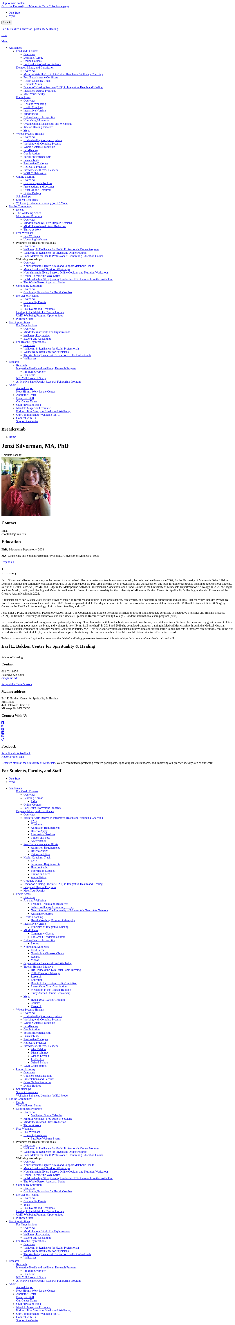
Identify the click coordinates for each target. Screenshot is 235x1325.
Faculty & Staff (25, 1297)
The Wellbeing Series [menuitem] (28, 213)
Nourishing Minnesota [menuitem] (36, 120)
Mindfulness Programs (29, 1108)
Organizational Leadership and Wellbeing (48, 963)
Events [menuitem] (20, 209)
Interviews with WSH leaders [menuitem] (41, 170)
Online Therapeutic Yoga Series (42, 1174)
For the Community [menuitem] (20, 206)
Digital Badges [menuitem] (32, 193)
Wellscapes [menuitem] (30, 358)
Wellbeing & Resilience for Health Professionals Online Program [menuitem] (61, 249)
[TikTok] (117, 739)
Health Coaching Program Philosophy (53, 920)
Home (12, 436)
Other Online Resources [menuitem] (37, 189)
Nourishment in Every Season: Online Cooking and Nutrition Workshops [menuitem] (66, 272)
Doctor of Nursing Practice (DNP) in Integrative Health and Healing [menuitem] (63, 87)
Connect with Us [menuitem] (26, 418)
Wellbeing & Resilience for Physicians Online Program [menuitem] (55, 252)
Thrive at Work (32, 1125)
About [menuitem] (12, 384)
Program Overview (35, 1270)
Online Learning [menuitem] (25, 176)
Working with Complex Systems (42, 1019)
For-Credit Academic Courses (48, 936)
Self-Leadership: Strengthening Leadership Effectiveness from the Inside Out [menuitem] (68, 279)
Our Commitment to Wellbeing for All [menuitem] (38, 414)
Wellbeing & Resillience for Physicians (46, 1250)
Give (4, 35)
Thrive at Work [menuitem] (32, 229)
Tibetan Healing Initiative (38, 966)
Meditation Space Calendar (46, 1115)
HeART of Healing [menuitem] (27, 295)
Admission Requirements (45, 827)
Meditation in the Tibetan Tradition (51, 989)
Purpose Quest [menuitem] (24, 318)
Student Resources (27, 1092)
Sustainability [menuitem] (31, 160)
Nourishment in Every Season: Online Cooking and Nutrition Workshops (66, 1171)
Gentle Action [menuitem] (32, 153)
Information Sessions (43, 834)
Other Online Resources (37, 1082)
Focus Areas (23, 893)
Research (36, 976)
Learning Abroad (33, 798)
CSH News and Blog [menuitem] (28, 404)
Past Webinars (32, 1131)
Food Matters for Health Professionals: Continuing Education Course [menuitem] (63, 256)
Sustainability (31, 1036)
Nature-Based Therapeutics (39, 940)
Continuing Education (29, 1184)
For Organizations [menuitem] (19, 322)
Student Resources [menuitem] (27, 199)
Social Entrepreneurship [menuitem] (37, 156)
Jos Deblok (37, 1059)
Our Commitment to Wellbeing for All (38, 1313)
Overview (29, 794)
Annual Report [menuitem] (24, 388)
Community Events (35, 1201)
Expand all (7, 562)
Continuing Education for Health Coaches (48, 1191)
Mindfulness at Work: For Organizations (47, 1231)
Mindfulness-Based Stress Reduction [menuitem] (45, 226)
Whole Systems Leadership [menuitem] (39, 146)
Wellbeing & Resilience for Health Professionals (51, 1247)
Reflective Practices (35, 1042)
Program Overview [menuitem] (35, 371)
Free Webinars (24, 1128)
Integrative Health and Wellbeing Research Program (46, 1267)
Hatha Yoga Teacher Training (48, 999)
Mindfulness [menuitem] (31, 113)
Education (37, 979)
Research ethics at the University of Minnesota (28, 762)
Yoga (27, 996)
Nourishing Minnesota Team (47, 953)
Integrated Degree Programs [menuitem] (40, 90)
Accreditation (38, 840)
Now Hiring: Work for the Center (35, 1290)
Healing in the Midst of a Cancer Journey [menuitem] (40, 312)
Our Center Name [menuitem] (26, 401)
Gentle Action (32, 1029)
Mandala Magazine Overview (33, 1307)
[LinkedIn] (117, 732)
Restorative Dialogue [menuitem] (36, 163)
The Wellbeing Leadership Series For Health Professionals (57, 1254)
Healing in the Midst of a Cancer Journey (40, 1211)
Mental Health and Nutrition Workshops (47, 1168)
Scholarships (23, 1088)
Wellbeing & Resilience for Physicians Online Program (55, 1151)
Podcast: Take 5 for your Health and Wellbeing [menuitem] (43, 411)
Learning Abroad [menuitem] (33, 57)
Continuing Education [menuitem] (29, 285)
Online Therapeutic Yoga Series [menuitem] (42, 275)
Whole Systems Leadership (39, 1022)
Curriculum (37, 824)
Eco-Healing (31, 1026)
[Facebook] (117, 722)
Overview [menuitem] (29, 54)
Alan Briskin (38, 1049)
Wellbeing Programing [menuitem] (37, 335)
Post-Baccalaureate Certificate (41, 844)
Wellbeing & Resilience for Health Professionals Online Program (61, 1148)
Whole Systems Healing (30, 1009)
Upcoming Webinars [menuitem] (35, 239)
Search (6, 22)
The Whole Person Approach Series (44, 1181)
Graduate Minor (33, 880)
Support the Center (27, 1320)
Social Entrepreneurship (37, 1032)
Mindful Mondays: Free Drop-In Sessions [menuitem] (48, 222)
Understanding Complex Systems (43, 1016)
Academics (15, 788)
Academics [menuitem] (15, 47)
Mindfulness (31, 930)
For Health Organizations (31, 1241)
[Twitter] (117, 729)
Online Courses (32, 804)
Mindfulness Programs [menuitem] (29, 216)
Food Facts (37, 950)
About (12, 1284)
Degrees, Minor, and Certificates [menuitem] (35, 67)
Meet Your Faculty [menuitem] (34, 94)
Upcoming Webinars (35, 1135)
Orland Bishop (39, 1062)
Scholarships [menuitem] (23, 196)
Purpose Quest (24, 1217)
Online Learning (25, 1069)
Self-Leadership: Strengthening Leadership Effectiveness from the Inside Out (68, 1178)
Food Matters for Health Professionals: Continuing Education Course (63, 1155)
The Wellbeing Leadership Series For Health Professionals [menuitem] (57, 355)
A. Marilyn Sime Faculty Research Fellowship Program (48, 1280)
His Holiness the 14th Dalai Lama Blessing (56, 969)
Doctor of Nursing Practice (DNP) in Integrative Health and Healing (63, 883)
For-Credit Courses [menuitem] (27, 51)
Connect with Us (26, 1317)
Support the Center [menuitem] (27, 421)
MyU (12, 15)
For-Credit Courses (27, 791)
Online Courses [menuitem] (32, 60)
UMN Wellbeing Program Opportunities (39, 1214)
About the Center (26, 1293)
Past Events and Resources (39, 1207)
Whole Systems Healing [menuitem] (30, 133)
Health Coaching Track (37, 857)
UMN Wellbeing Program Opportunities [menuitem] (39, 315)
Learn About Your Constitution (49, 986)
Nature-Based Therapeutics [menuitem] (39, 117)
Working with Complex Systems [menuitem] (42, 143)
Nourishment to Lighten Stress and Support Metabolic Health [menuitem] (59, 265)
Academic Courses (42, 913)
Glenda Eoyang (40, 1055)
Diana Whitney (39, 1052)
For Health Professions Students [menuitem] (42, 64)
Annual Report (24, 1287)
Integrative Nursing (35, 923)
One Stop (14, 12)
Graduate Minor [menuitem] (33, 84)
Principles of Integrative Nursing (49, 926)
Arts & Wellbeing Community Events (52, 907)
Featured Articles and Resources (49, 903)
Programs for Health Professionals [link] (36, 242)
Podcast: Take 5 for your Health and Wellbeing (43, 1310)
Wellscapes (30, 1257)
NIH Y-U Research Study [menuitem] (31, 378)
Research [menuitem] (14, 361)
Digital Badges (32, 1085)
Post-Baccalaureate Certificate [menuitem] (41, 77)
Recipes (35, 956)
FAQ (34, 821)
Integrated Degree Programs (40, 887)
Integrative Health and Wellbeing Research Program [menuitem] (46, 368)
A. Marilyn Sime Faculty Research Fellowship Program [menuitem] (48, 381)
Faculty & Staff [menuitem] (25, 398)
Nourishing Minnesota (36, 946)
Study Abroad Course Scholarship (50, 993)
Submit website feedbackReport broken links (15, 755)
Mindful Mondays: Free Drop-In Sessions (48, 1118)
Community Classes (42, 933)
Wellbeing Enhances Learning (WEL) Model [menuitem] (42, 203)
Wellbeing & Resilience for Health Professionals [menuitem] (51, 348)
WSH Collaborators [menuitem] (35, 173)
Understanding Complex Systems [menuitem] (43, 140)
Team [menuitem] (27, 305)
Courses (35, 1002)
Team (27, 1204)
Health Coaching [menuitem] (33, 107)
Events (20, 1102)
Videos (35, 960)
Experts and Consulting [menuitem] (37, 338)
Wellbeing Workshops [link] (29, 259)
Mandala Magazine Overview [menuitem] (33, 408)
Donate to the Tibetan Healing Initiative (54, 983)
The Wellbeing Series (28, 1105)
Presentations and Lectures (39, 1079)
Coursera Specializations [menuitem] (38, 183)
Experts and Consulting (37, 1237)
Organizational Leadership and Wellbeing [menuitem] (48, 123)
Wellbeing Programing (37, 1234)
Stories (35, 943)
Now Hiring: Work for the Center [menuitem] (35, 391)
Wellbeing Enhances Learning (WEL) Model (42, 1095)
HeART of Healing (27, 1194)
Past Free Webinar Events (46, 1138)
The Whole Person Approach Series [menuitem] (44, 282)
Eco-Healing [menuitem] (31, 150)
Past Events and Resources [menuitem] (39, 308)
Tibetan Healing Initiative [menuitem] (38, 127)
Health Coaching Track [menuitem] (37, 80)
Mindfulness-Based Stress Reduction (45, 1122)
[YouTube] (117, 736)
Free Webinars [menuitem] (24, 232)
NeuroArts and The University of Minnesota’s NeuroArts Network (69, 910)
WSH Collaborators (35, 1065)
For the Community (20, 1098)
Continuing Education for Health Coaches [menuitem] (48, 292)
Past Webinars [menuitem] (32, 236)
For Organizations (19, 1221)
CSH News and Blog (28, 1303)
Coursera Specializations (38, 1075)
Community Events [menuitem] (35, 302)
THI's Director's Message (45, 973)
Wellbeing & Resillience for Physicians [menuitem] (46, 351)
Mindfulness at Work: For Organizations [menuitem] (47, 332)
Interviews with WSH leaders (41, 1045)
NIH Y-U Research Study (31, 1277)
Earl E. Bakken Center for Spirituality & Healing (29, 28)
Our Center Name (26, 1300)
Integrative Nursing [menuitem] (35, 110)
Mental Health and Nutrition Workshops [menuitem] (47, 269)
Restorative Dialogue (36, 1039)
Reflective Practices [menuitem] (35, 166)
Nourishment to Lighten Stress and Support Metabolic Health (59, 1164)
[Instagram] (117, 726)
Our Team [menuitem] (29, 375)
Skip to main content (13, 3)
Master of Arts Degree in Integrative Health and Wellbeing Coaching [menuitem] (63, 74)
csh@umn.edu (9, 678)
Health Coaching (33, 917)
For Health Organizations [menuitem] (31, 341)
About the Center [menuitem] (26, 394)
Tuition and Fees (40, 837)
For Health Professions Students (42, 807)
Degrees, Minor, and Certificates (35, 811)
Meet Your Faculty (34, 890)
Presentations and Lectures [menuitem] (39, 186)
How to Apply (39, 831)
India (34, 801)
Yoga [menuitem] (27, 130)
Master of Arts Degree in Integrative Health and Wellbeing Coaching (63, 817)
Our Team (29, 1274)
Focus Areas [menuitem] (23, 97)
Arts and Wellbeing (35, 900)
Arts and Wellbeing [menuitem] (35, 103)
